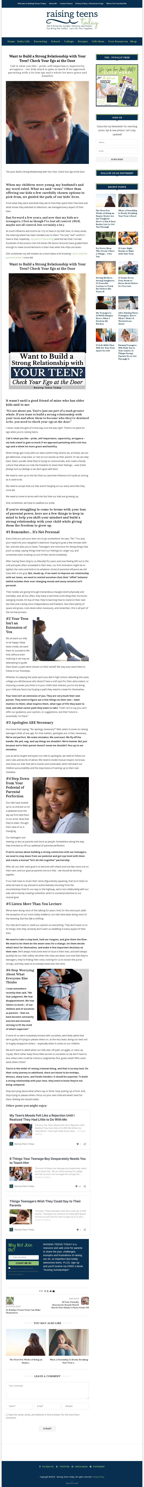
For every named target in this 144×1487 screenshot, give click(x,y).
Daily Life (23, 41)
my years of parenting (42, 239)
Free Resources (118, 41)
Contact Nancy (66, 3)
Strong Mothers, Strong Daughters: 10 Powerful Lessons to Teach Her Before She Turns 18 (105, 285)
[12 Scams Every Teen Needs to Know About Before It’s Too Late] (128, 267)
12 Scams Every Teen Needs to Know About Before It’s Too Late (128, 282)
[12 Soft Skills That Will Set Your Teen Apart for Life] (106, 335)
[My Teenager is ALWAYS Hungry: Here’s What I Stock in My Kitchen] (106, 302)
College (69, 41)
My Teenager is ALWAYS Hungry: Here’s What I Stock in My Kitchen (104, 318)
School (55, 41)
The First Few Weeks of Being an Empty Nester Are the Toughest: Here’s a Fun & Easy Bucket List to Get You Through (106, 218)
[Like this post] (42, 1291)
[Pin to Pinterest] (50, 1291)
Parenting (40, 41)
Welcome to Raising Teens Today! (32, 3)
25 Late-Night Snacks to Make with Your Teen (126, 251)
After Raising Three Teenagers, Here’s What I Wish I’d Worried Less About (128, 318)
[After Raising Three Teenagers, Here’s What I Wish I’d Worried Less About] (128, 302)
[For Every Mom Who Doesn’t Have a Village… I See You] (106, 238)
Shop (133, 41)
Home (11, 41)
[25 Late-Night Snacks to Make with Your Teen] (128, 238)
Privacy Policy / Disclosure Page (89, 3)
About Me (53, 3)
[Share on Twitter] (48, 1291)
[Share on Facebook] (45, 1291)
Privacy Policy (98, 1476)
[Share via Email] (54, 1291)
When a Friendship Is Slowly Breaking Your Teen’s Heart (127, 213)
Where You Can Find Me (116, 3)
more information (15, 1274)
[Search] (73, 50)
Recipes (83, 41)
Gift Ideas (98, 41)
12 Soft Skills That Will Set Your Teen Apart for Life (105, 348)
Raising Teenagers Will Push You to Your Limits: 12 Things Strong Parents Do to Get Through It (127, 352)
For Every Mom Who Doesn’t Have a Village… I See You (105, 252)
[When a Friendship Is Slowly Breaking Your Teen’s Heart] (69, 1342)
